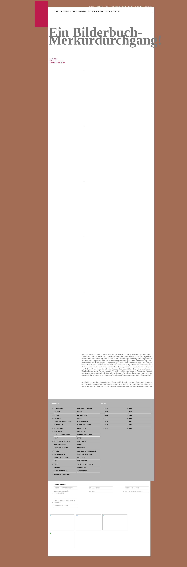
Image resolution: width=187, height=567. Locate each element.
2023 (130, 412)
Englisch (57, 418)
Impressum (138, 6)
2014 (106, 428)
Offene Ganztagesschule (63, 488)
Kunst (56, 438)
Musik (79, 444)
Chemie (80, 412)
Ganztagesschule (84, 425)
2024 (106, 412)
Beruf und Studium (84, 408)
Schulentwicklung (84, 454)
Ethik (79, 418)
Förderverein (82, 421)
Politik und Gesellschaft (87, 451)
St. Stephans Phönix (85, 464)
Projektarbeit (59, 454)
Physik (56, 451)
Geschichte (81, 428)
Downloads (99, 6)
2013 (130, 428)
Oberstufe (81, 448)
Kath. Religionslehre (62, 434)
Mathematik (81, 441)
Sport (56, 464)
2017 (130, 421)
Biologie (57, 412)
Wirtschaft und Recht (62, 474)
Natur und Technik (61, 448)
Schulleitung (94, 488)
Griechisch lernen (132, 488)
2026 (106, 408)
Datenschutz (148, 6)
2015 (130, 425)
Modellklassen (60, 444)
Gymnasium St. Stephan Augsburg (41, 14)
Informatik (81, 431)
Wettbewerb (82, 471)
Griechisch (58, 431)
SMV (55, 461)
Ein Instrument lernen (133, 491)
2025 (130, 408)
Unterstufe (81, 467)
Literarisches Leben (62, 441)
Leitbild (92, 491)
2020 (106, 418)
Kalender (67, 11)
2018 (106, 421)
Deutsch (57, 415)
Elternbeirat (82, 415)
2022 (106, 415)
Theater (57, 467)
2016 (106, 425)
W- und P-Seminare (61, 471)
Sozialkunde (82, 461)
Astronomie (60, 61)
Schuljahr (81, 458)
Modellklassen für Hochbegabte (61, 492)
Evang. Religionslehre (62, 421)
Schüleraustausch (61, 458)
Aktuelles (58, 11)
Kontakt (130, 6)
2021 (130, 415)
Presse (91, 6)
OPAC (107, 6)
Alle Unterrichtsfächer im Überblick (64, 501)
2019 (130, 418)
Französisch (58, 425)
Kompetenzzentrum (84, 434)
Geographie (58, 428)
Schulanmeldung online (118, 6)
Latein (79, 438)
